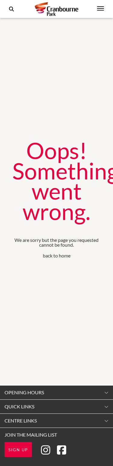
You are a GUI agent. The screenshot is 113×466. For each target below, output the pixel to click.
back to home (57, 255)
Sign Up (18, 449)
